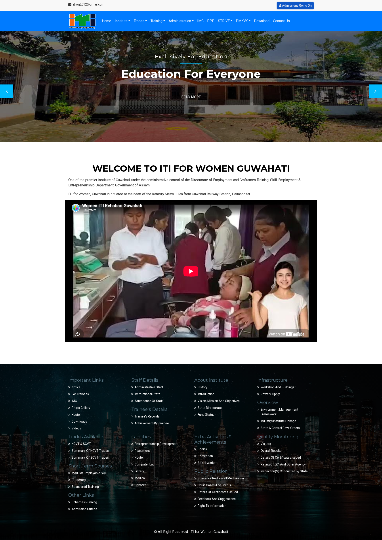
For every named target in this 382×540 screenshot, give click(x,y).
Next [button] (375, 91)
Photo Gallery (81, 408)
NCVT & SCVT (81, 444)
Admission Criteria (84, 509)
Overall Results (271, 450)
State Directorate (210, 408)
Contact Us (281, 21)
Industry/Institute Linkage (278, 421)
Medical (140, 478)
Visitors (266, 444)
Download (261, 21)
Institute (121, 21)
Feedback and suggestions (217, 499)
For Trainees (80, 394)
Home (106, 21)
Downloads (79, 421)
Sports (202, 449)
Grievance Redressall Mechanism (221, 478)
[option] (191, 86)
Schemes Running (84, 502)
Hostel (76, 414)
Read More (191, 97)
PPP (210, 21)
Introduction (206, 394)
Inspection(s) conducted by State (284, 471)
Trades (139, 21)
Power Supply (270, 394)
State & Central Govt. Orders (280, 428)
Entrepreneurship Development (156, 444)
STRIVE (224, 21)
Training (156, 21)
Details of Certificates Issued (218, 492)
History (202, 387)
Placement (142, 450)
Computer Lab (145, 464)
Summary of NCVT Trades (90, 450)
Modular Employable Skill (89, 473)
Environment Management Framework (279, 412)
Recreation (205, 456)
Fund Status (206, 414)
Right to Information (212, 505)
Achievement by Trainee (152, 423)
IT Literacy (79, 480)
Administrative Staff (149, 387)
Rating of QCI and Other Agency (283, 464)
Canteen (141, 485)
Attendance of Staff (149, 401)
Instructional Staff (147, 394)
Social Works (206, 463)
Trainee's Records (147, 416)
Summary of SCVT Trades (90, 457)
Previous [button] (6, 91)
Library (139, 471)
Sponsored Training (85, 486)
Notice (76, 387)
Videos (76, 428)
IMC (200, 21)
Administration (180, 21)
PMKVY (242, 21)
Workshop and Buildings (277, 387)
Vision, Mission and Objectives (219, 401)
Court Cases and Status (214, 485)
